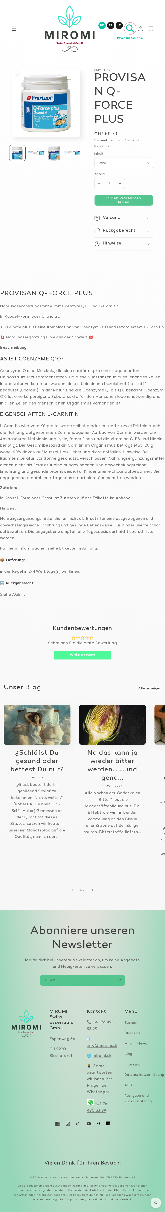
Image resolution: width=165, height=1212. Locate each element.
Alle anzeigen (150, 689)
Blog (128, 1054)
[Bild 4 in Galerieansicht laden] (72, 153)
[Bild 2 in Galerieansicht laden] (36, 153)
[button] (14, 29)
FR (110, 25)
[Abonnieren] (120, 980)
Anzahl (99, 174)
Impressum (134, 1065)
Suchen (131, 1023)
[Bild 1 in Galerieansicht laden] (17, 153)
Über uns (132, 1033)
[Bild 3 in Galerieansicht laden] (54, 153)
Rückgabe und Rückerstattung (138, 1099)
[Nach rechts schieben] (92, 890)
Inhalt (99, 153)
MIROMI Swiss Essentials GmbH (62, 1177)
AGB (128, 1085)
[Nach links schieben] (72, 890)
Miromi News (135, 1044)
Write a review (82, 655)
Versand (100, 140)
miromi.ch (102, 1056)
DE (102, 25)
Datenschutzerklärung (144, 1075)
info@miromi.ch (102, 1045)
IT (119, 25)
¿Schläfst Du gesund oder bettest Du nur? (37, 761)
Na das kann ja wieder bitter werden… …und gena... (112, 765)
